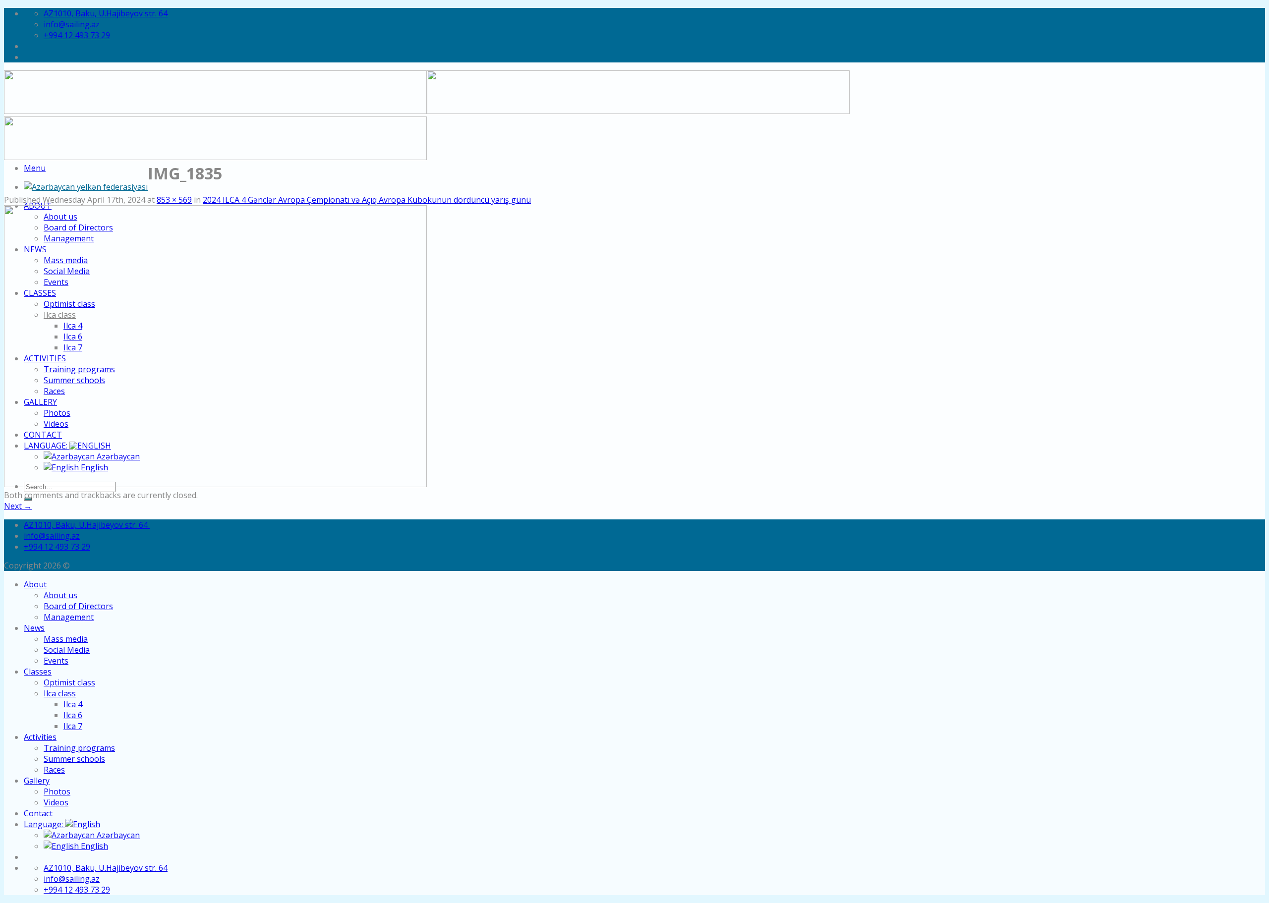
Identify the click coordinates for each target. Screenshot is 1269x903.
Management (69, 617)
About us (60, 595)
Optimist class (69, 682)
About (35, 584)
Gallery (37, 780)
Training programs (79, 747)
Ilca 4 (72, 704)
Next (18, 506)
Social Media (67, 649)
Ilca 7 (72, 726)
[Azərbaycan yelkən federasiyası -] (86, 186)
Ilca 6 (72, 715)
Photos (57, 791)
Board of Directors (78, 606)
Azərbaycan (117, 835)
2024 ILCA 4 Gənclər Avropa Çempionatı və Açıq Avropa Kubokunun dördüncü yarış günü (367, 199)
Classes (38, 671)
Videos (56, 802)
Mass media (66, 638)
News (34, 627)
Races (54, 769)
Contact (38, 813)
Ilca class (60, 693)
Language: (44, 824)
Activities (40, 737)
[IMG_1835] (215, 484)
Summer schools (74, 758)
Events (56, 660)
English (93, 846)
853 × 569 (174, 199)
